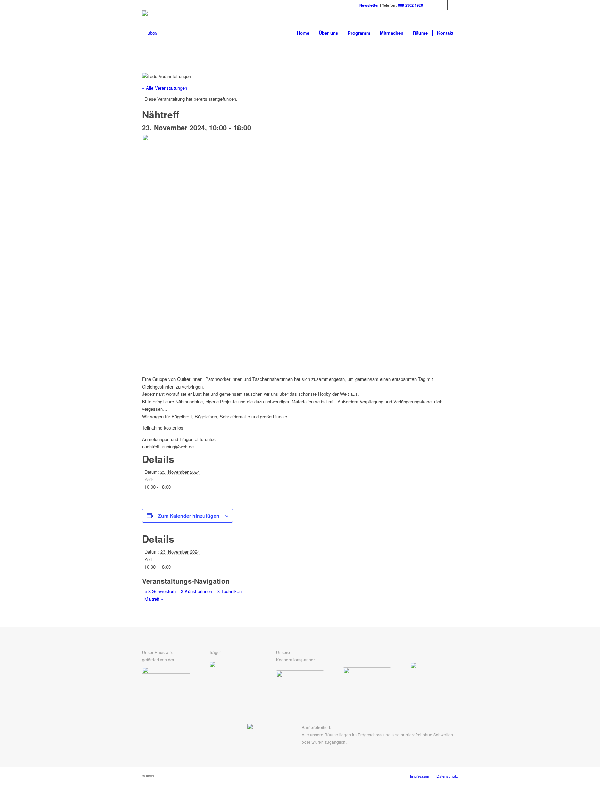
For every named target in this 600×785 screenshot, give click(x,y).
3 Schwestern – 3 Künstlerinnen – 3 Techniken (193, 591)
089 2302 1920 (410, 5)
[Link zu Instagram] (442, 5)
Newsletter (369, 5)
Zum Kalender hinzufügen (188, 515)
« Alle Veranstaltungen (164, 87)
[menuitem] (303, 33)
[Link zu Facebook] (432, 5)
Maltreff (153, 599)
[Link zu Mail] (453, 5)
